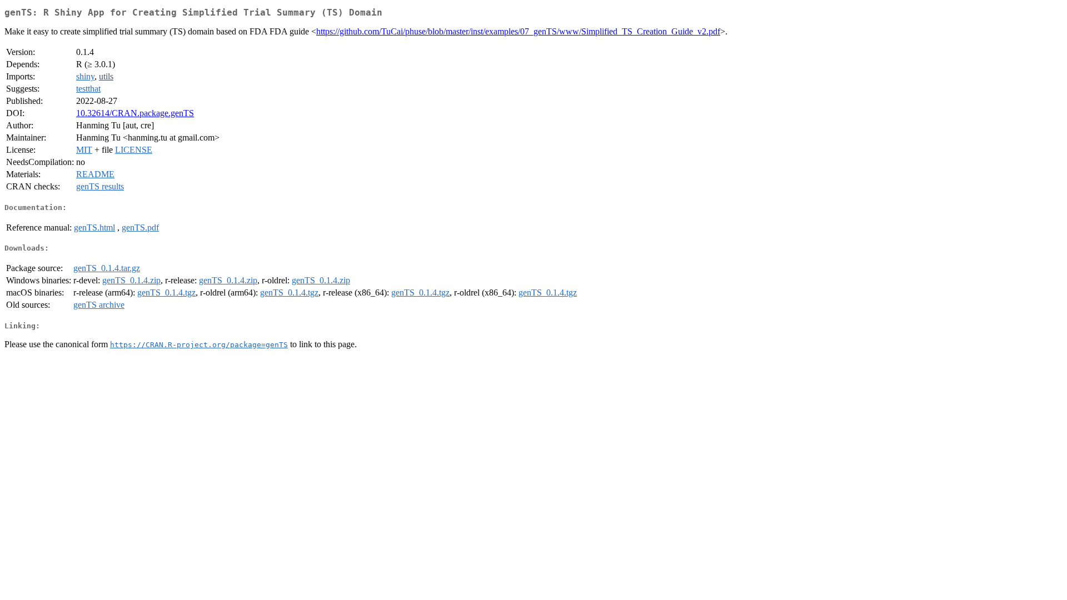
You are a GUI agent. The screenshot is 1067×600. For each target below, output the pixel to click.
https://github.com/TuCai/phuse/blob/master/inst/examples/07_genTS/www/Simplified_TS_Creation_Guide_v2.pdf (518, 31)
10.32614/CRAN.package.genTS (135, 113)
